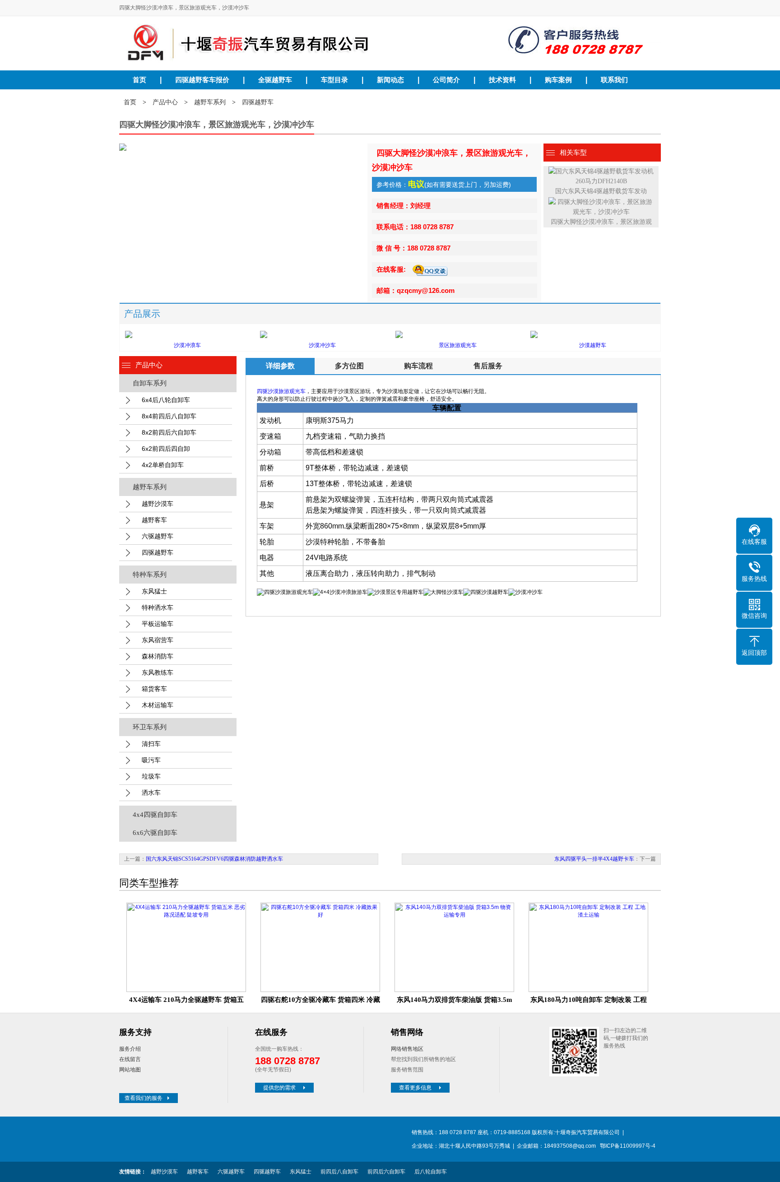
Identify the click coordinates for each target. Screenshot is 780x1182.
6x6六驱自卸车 (155, 832)
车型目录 (334, 79)
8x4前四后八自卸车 (169, 416)
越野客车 (154, 520)
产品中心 (165, 102)
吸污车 (151, 760)
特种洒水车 (157, 607)
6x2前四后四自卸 (166, 448)
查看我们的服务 (143, 1098)
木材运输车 (157, 705)
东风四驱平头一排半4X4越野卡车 (594, 859)
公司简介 (446, 79)
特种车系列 (150, 574)
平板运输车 (157, 623)
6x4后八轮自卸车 (166, 399)
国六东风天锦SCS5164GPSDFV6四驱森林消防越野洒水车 (214, 859)
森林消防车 (157, 656)
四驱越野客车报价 (202, 79)
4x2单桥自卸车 (163, 464)
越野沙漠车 (157, 503)
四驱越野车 (258, 102)
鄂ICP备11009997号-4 (627, 1146)
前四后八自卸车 (339, 1171)
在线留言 (130, 1059)
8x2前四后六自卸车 (169, 432)
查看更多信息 (415, 1088)
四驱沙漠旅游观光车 (281, 391)
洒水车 (151, 792)
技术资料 (502, 79)
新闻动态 (390, 79)
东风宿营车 (157, 640)
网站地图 (130, 1069)
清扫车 (151, 743)
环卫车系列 (150, 727)
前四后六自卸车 (386, 1171)
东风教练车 (157, 672)
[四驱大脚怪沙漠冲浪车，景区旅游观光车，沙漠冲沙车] (288, 43)
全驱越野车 (275, 79)
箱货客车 (154, 688)
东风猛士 (154, 591)
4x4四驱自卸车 (155, 814)
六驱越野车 (157, 536)
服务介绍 (130, 1049)
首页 (139, 79)
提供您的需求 (279, 1088)
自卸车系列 (150, 383)
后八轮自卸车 (430, 1171)
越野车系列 (210, 102)
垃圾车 (151, 776)
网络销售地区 (407, 1049)
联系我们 (614, 79)
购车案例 (558, 79)
